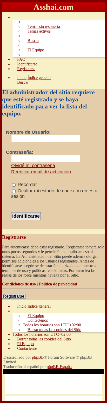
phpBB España (59, 366)
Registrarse (13, 296)
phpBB (38, 357)
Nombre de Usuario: (28, 132)
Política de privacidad (58, 284)
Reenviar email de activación (41, 171)
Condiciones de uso (19, 284)
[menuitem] (41, 26)
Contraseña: (19, 152)
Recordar (26, 184)
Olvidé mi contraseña (33, 165)
